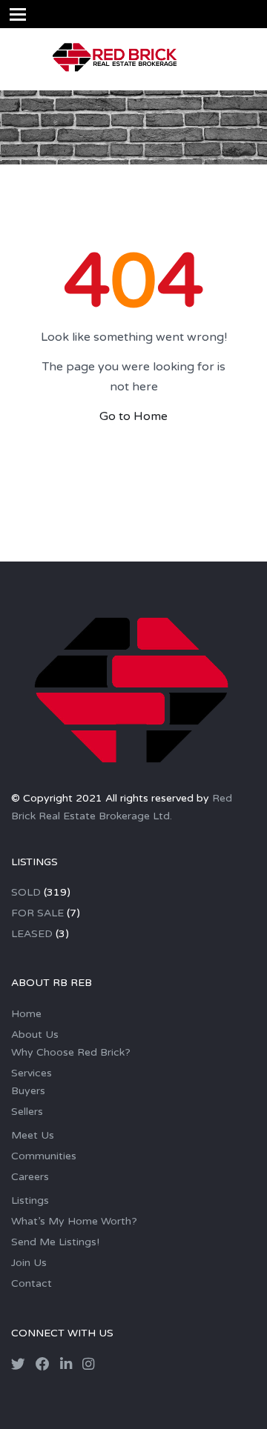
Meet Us (32, 1135)
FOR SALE (37, 913)
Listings (30, 1200)
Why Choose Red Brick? (71, 1052)
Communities (43, 1156)
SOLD (26, 892)
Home (26, 1013)
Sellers (27, 1111)
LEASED (32, 933)
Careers (30, 1176)
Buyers (28, 1091)
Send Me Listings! (55, 1242)
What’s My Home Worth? (74, 1221)
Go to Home (133, 416)
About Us (35, 1034)
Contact (31, 1283)
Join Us (29, 1262)
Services (31, 1073)
